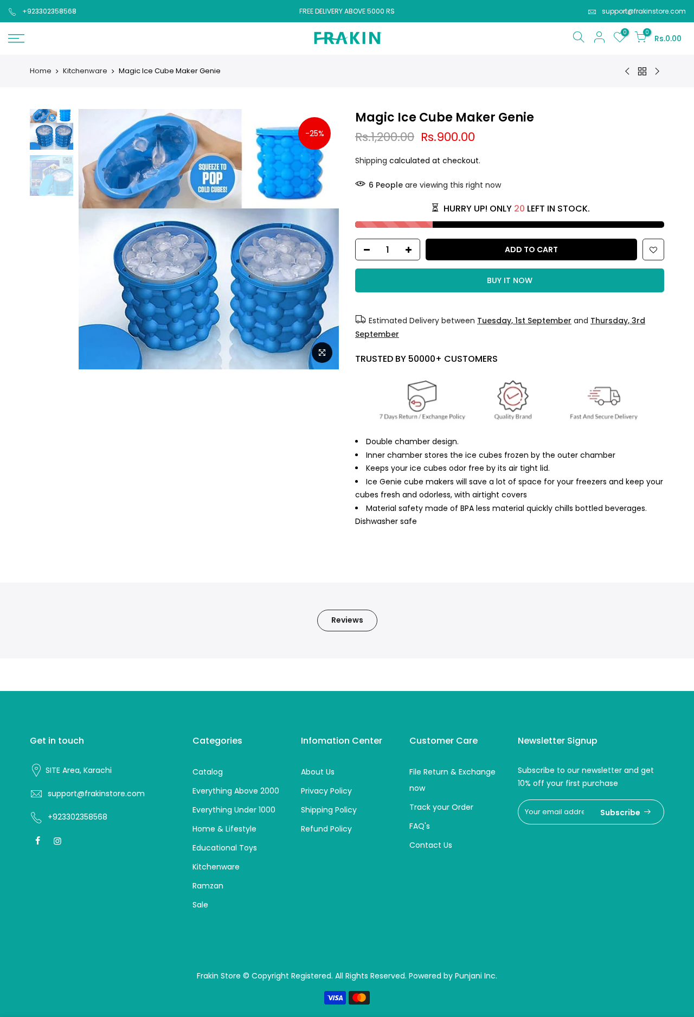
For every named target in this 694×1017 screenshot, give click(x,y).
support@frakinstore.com (644, 11)
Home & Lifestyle (224, 828)
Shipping (371, 160)
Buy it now (509, 280)
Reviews (347, 620)
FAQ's (419, 826)
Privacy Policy (326, 790)
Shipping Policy (329, 809)
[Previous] (97, 239)
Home (41, 71)
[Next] (319, 239)
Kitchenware (85, 71)
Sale (200, 904)
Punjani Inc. (476, 975)
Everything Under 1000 (233, 809)
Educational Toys (224, 847)
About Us (318, 771)
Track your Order (441, 807)
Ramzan (207, 885)
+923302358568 (49, 11)
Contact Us (430, 845)
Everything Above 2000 (235, 790)
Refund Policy (326, 828)
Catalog (207, 771)
